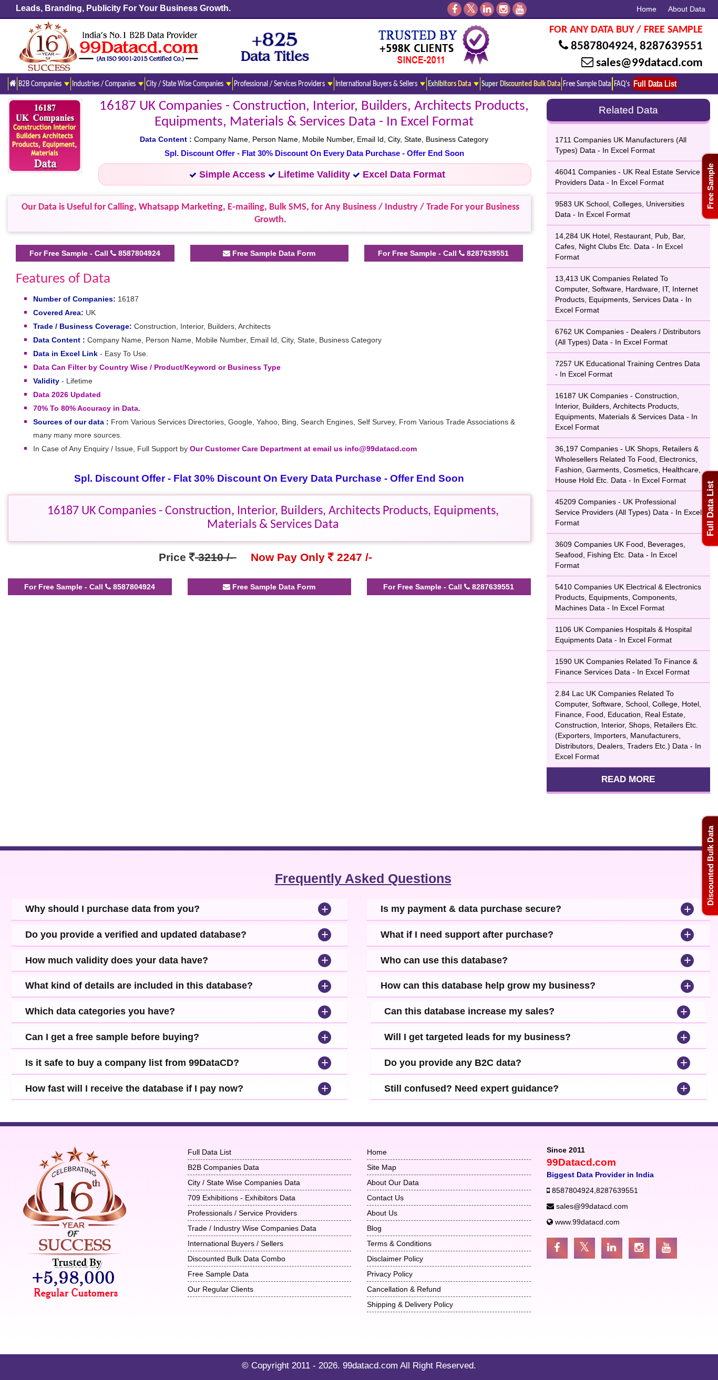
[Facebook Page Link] (557, 1248)
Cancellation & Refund (404, 1289)
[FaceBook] (454, 9)
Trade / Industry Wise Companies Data (252, 1228)
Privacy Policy (390, 1274)
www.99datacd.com (587, 1222)
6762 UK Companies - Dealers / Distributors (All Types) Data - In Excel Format (628, 336)
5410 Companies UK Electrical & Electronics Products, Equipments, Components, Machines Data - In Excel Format (628, 597)
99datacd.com (371, 1366)
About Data (686, 9)
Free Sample (710, 186)
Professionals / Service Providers (242, 1213)
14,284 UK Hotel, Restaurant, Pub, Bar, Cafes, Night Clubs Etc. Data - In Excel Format (620, 246)
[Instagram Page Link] (639, 1248)
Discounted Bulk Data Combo (236, 1258)
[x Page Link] (584, 1248)
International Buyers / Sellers (235, 1243)
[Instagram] (503, 9)
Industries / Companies (104, 84)
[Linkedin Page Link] (611, 1248)
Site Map (381, 1167)
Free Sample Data (587, 84)
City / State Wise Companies (185, 84)
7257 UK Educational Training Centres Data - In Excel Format (627, 368)
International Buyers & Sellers (377, 84)
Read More (628, 779)
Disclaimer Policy (395, 1258)
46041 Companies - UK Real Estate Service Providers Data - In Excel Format (627, 177)
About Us (382, 1213)
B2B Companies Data (223, 1167)
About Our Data (393, 1182)
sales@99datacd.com (649, 63)
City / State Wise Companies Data (244, 1182)
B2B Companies (40, 84)
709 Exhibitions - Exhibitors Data (241, 1198)
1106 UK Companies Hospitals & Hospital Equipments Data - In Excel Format (623, 634)
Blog (374, 1228)
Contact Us (385, 1198)
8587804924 (602, 46)
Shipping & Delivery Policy (410, 1304)
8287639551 (671, 46)
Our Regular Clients (220, 1289)
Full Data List (710, 508)
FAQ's (622, 84)
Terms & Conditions (399, 1243)
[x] (471, 9)
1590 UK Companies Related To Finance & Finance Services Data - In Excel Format (626, 666)
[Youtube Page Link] (666, 1248)
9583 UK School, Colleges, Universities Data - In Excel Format (619, 209)
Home (647, 9)
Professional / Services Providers (280, 84)
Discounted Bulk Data (710, 866)
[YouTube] (519, 9)
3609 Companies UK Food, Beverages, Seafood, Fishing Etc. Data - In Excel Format (620, 554)
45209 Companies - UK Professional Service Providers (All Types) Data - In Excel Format (628, 512)
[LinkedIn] (487, 9)
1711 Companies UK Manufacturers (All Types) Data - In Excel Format (620, 145)
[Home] (12, 83)
